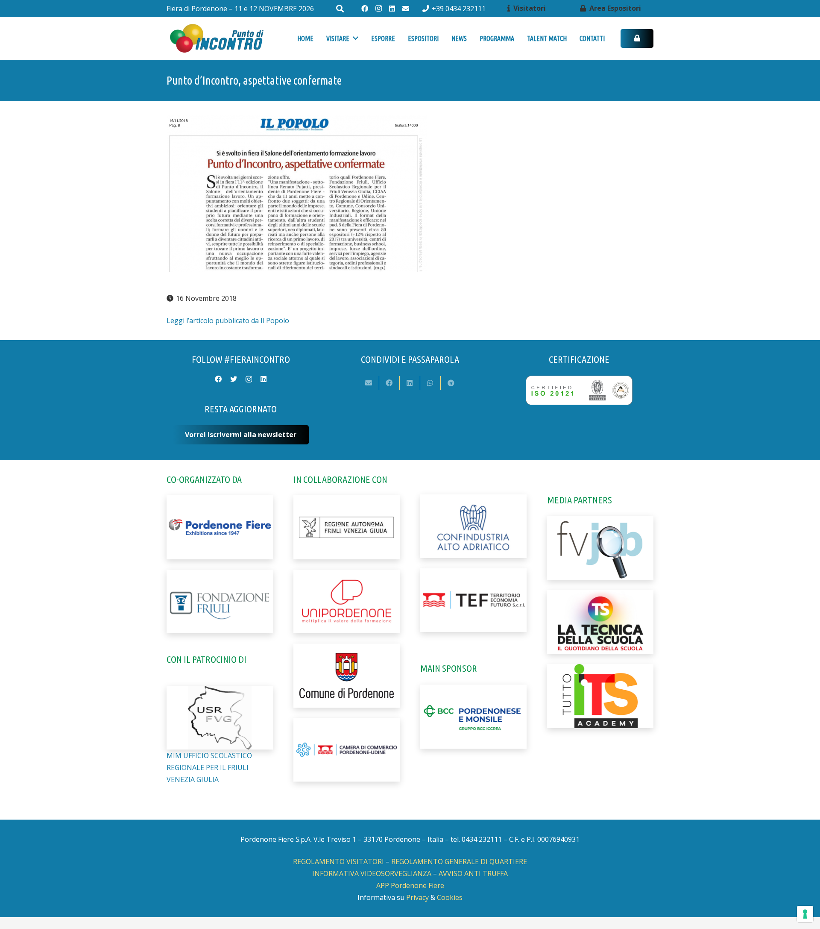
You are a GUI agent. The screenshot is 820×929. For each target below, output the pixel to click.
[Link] (216, 39)
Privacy (417, 897)
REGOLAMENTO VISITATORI (338, 861)
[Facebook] (365, 8)
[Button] (637, 38)
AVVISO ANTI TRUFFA (473, 873)
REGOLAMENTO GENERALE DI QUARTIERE (459, 861)
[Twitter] (233, 379)
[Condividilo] (389, 383)
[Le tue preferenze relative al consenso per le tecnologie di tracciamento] (805, 914)
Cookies (450, 897)
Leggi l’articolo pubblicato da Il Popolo (228, 320)
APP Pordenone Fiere (410, 885)
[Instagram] (378, 8)
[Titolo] (406, 8)
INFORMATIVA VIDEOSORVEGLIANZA (371, 873)
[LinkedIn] (392, 8)
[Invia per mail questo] (369, 383)
